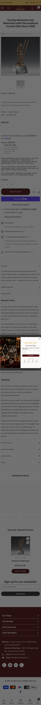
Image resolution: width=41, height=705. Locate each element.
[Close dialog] (39, 338)
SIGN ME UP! (31, 355)
